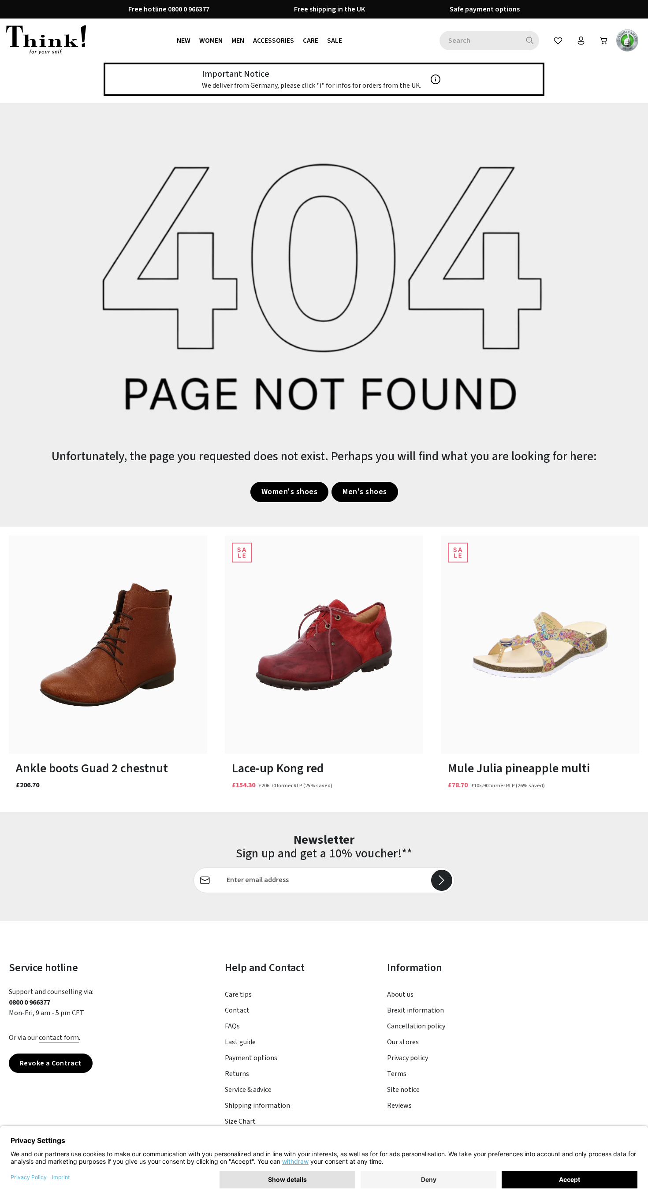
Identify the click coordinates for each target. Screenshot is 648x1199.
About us (400, 994)
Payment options (251, 1058)
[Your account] (581, 40)
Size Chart (240, 1121)
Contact (237, 1010)
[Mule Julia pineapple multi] (540, 645)
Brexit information (415, 1010)
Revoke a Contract (51, 1063)
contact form (59, 1038)
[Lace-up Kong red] (324, 645)
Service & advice (248, 1090)
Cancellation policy (416, 1026)
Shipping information (257, 1105)
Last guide (240, 1042)
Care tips (238, 994)
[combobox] (480, 40)
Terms (396, 1074)
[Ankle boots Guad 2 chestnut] (108, 645)
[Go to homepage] (46, 40)
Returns (237, 1074)
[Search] (530, 40)
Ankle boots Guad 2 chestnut (92, 768)
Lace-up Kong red (278, 768)
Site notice (403, 1090)
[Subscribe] (441, 880)
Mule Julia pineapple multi (519, 768)
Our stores (403, 1042)
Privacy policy (407, 1058)
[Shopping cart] (603, 40)
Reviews (399, 1105)
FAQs (232, 1026)
